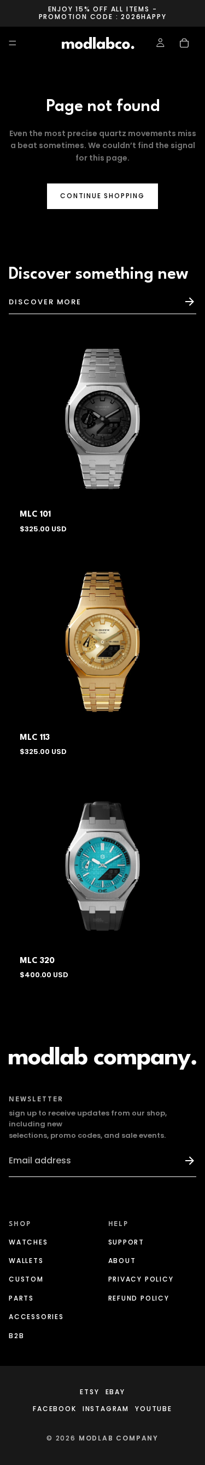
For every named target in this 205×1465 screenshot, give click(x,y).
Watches (28, 1242)
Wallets (26, 1260)
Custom (26, 1279)
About (122, 1260)
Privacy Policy (141, 1279)
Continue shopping (102, 195)
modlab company (119, 1438)
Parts (21, 1298)
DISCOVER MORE (45, 302)
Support (126, 1242)
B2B (16, 1335)
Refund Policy (138, 1298)
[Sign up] (184, 1160)
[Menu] (12, 43)
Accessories (36, 1316)
